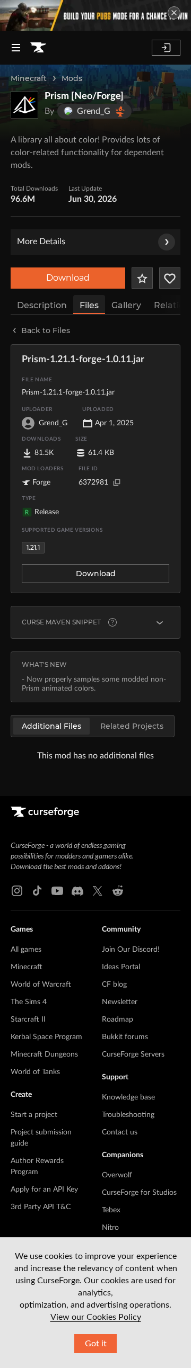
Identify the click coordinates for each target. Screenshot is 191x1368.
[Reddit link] (117, 890)
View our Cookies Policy (95, 1317)
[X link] (97, 890)
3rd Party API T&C (41, 1207)
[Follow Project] (169, 278)
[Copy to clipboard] (116, 482)
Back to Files (45, 330)
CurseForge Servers (133, 1054)
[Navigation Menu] (16, 47)
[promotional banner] (95, 15)
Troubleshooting (128, 1115)
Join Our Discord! (131, 949)
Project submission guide (41, 1138)
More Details (41, 241)
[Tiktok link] (37, 890)
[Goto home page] (38, 47)
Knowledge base (128, 1097)
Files (89, 305)
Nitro (110, 1227)
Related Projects (131, 726)
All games (26, 949)
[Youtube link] (57, 890)
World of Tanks (35, 1072)
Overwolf (117, 1175)
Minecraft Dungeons (44, 1054)
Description (42, 305)
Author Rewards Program (37, 1166)
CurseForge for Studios (139, 1192)
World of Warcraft (41, 984)
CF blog (114, 984)
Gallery (126, 305)
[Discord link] (77, 890)
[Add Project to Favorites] (142, 278)
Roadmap (117, 1019)
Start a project (34, 1115)
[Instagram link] (17, 890)
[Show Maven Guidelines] (159, 622)
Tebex (111, 1210)
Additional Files (51, 726)
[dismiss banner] (174, 12)
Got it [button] (96, 1343)
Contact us (119, 1132)
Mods (72, 78)
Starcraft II (28, 1019)
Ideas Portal (121, 967)
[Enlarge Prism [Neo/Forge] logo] (24, 105)
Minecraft (29, 78)
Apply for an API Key (44, 1189)
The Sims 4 (29, 1002)
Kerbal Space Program (46, 1037)
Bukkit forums (125, 1037)
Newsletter (119, 1002)
